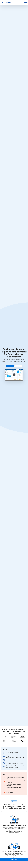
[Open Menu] (25, 2)
